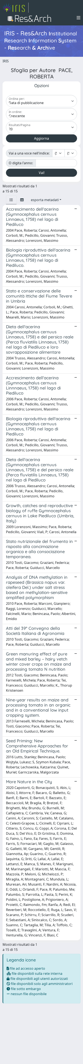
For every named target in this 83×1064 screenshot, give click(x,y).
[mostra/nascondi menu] (78, 18)
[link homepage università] (31, 18)
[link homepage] (16, 8)
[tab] (11, 199)
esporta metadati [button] (45, 200)
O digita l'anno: (21, 163)
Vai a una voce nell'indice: (29, 153)
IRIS (6, 61)
